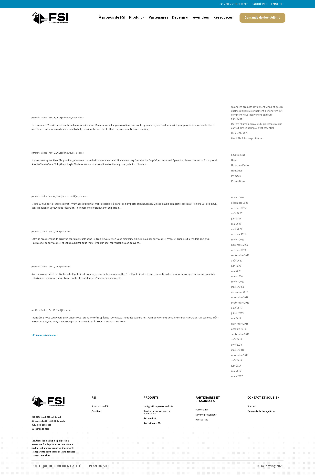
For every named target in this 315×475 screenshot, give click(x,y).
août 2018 (236, 339)
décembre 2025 (239, 202)
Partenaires (158, 18)
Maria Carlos (41, 117)
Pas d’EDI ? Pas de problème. (247, 138)
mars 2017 (237, 376)
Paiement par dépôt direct (77, 258)
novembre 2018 (239, 323)
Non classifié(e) (70, 196)
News (234, 160)
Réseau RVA (150, 418)
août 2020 (236, 260)
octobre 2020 (238, 250)
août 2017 (236, 360)
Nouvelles (236, 170)
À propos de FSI (112, 18)
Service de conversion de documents (157, 412)
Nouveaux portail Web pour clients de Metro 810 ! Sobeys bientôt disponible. (116, 184)
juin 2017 (236, 365)
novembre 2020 (239, 244)
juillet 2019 (237, 313)
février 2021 (237, 239)
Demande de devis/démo (262, 17)
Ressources (223, 18)
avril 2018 (236, 344)
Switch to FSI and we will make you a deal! (105, 145)
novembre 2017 (239, 355)
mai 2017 (236, 371)
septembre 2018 (240, 334)
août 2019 (236, 307)
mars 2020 (237, 276)
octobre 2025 (238, 208)
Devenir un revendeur (191, 18)
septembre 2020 (240, 255)
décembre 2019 (239, 292)
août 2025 (236, 213)
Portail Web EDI (152, 423)
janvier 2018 (237, 349)
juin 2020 (236, 265)
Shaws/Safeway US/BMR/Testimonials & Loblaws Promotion (117, 105)
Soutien (251, 406)
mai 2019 (236, 318)
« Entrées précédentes (44, 335)
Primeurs (66, 117)
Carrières (259, 4)
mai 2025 (236, 223)
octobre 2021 (238, 234)
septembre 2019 (240, 302)
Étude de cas (238, 154)
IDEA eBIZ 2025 (239, 133)
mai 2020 (236, 271)
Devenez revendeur (206, 414)
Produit (135, 18)
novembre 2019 (239, 297)
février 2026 (237, 197)
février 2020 (237, 281)
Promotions (78, 117)
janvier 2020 (237, 286)
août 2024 (236, 229)
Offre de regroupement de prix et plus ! (98, 223)
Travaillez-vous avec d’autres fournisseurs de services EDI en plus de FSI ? (124, 298)
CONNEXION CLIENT (234, 4)
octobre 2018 (238, 328)
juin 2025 (236, 218)
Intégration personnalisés (158, 406)
